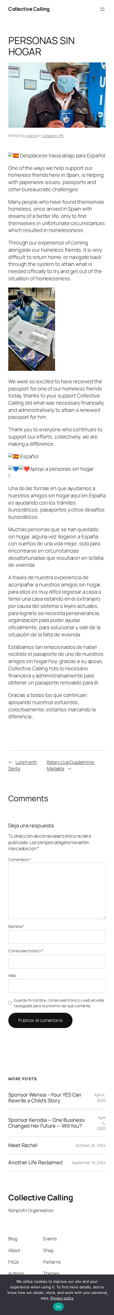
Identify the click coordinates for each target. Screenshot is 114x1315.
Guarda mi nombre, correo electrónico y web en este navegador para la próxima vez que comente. (59, 1002)
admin (32, 135)
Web (12, 975)
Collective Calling (28, 8)
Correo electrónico (25, 950)
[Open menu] (102, 9)
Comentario (19, 859)
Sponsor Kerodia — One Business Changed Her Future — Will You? (46, 1122)
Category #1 (53, 135)
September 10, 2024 (89, 1162)
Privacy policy (62, 1298)
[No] (107, 1295)
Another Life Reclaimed (35, 1162)
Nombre (16, 926)
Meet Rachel (22, 1145)
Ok (58, 1306)
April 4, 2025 (100, 1097)
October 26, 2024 (91, 1145)
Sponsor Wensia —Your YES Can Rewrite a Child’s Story (44, 1097)
